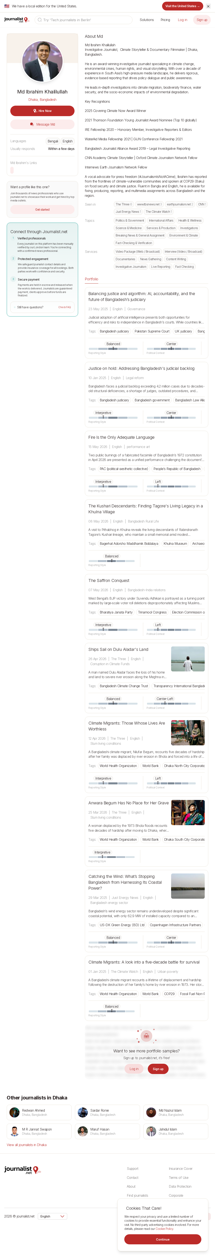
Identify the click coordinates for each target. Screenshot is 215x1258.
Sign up (202, 20)
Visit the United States (182, 6)
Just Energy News (128, 211)
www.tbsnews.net (149, 204)
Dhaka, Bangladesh (42, 99)
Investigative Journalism (131, 266)
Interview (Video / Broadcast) (183, 251)
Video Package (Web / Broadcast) (138, 251)
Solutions (147, 20)
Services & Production (161, 228)
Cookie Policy (164, 1228)
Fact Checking (184, 266)
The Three (124, 204)
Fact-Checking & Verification (134, 243)
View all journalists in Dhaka (26, 1145)
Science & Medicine (129, 228)
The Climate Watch (159, 211)
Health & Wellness (190, 220)
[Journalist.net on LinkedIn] (209, 1216)
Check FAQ (64, 307)
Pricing (165, 20)
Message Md (45, 124)
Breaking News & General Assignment (140, 235)
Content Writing (176, 259)
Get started (42, 209)
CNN (202, 204)
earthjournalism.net (180, 204)
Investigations (189, 228)
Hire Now (45, 111)
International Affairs (161, 220)
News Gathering (150, 259)
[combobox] (83, 20)
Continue (163, 1239)
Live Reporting (160, 266)
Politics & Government (130, 220)
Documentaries (125, 259)
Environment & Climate (183, 235)
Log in (182, 20)
